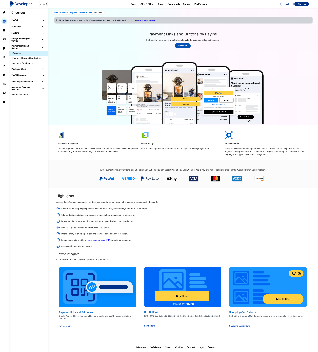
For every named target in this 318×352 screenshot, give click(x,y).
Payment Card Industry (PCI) (97, 240)
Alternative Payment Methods (20, 88)
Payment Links (65, 326)
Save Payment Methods (22, 81)
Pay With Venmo (18, 75)
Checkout (18, 12)
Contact (211, 347)
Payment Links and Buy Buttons (26, 58)
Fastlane (15, 33)
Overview (16, 53)
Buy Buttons (149, 326)
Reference (141, 347)
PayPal (14, 20)
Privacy (168, 347)
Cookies (179, 347)
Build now (182, 45)
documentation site (146, 20)
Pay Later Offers (18, 69)
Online (55, 12)
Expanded (16, 26)
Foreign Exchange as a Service (21, 39)
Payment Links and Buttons (20, 47)
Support (187, 4)
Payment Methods (19, 94)
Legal (201, 347)
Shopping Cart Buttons (22, 63)
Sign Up (302, 4)
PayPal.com (200, 4)
